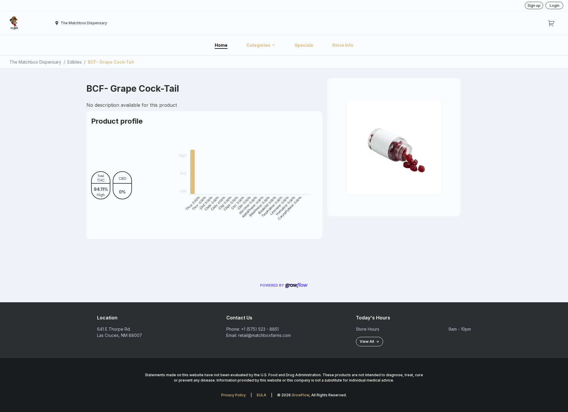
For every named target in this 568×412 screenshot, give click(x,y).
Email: (231, 335)
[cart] (551, 23)
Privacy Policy (233, 395)
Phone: (233, 329)
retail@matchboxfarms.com (264, 335)
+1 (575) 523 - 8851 (260, 329)
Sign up (533, 5)
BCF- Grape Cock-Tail (111, 61)
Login (554, 5)
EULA (261, 395)
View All (368, 341)
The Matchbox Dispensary (35, 61)
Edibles (74, 61)
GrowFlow (300, 395)
